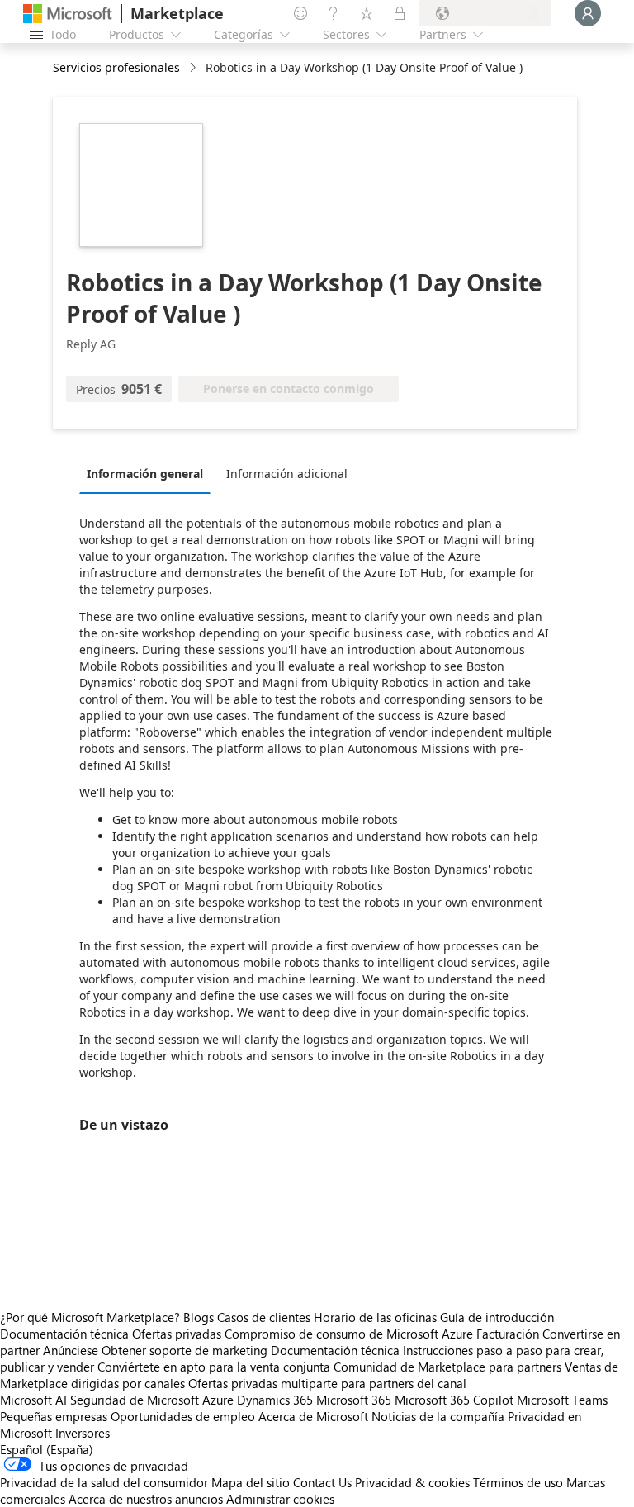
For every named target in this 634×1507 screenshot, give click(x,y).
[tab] (149, 473)
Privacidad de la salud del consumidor (104, 1482)
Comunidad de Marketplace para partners (447, 1366)
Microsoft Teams (562, 1399)
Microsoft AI (33, 1399)
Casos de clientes (263, 1317)
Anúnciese (70, 1350)
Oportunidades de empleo (183, 1416)
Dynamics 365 (275, 1399)
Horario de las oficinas (375, 1317)
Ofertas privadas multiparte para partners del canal (327, 1383)
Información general (145, 473)
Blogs (198, 1317)
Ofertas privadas (176, 1333)
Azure (218, 1399)
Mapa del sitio (250, 1482)
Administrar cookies (280, 1498)
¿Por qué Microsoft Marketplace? (90, 1317)
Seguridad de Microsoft (134, 1399)
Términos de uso (518, 1482)
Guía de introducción (497, 1317)
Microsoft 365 (353, 1399)
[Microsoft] (67, 13)
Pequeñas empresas (53, 1416)
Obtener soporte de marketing (184, 1350)
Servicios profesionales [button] (116, 67)
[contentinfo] (194, 68)
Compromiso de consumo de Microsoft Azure (350, 1333)
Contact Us (322, 1482)
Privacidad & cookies (412, 1482)
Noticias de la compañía (437, 1416)
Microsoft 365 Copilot (454, 1399)
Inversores (82, 1432)
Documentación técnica (64, 1333)
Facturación (507, 1333)
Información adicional (287, 473)
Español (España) (46, 1449)
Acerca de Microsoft (313, 1416)
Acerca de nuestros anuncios (146, 1498)
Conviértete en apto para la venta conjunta (213, 1366)
